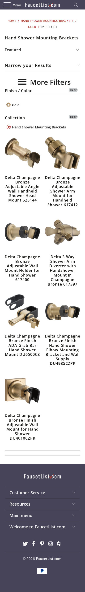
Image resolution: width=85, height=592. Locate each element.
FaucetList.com (48, 558)
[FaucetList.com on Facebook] (33, 544)
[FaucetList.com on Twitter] (25, 544)
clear (73, 90)
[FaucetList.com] (42, 4)
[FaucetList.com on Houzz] (59, 544)
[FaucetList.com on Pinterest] (42, 544)
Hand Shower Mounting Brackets (38, 127)
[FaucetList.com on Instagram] (50, 544)
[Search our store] (77, 5)
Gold (15, 105)
